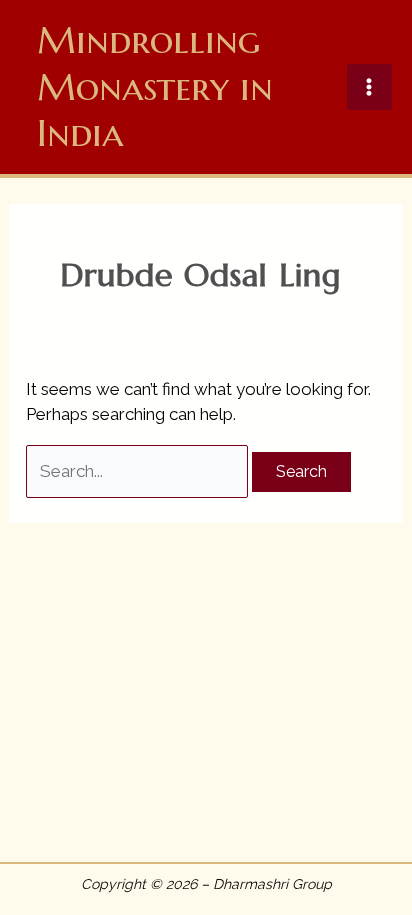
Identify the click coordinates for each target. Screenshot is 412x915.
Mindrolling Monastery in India (155, 86)
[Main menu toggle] (370, 87)
